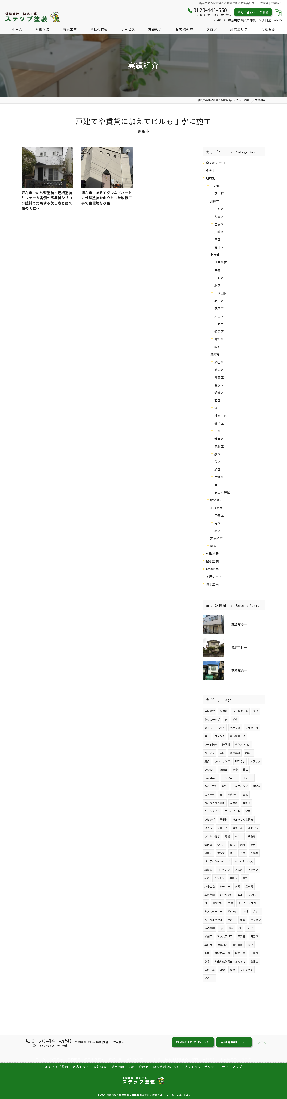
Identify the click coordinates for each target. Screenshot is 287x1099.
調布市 (219, 346)
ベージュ (209, 753)
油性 (244, 878)
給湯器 (208, 869)
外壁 (222, 970)
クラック (255, 761)
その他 (211, 170)
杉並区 (208, 936)
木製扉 (239, 869)
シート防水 (210, 744)
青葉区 (219, 377)
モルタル (219, 878)
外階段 (254, 853)
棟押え (247, 803)
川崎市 (215, 201)
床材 (245, 911)
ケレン (239, 836)
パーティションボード (217, 861)
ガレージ (232, 911)
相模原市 (216, 507)
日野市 (219, 323)
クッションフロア (248, 903)
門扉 (230, 903)
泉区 (217, 454)
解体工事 (240, 953)
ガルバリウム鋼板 (243, 819)
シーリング (226, 894)
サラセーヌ (251, 727)
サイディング (240, 786)
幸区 (217, 239)
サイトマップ (232, 1067)
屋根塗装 (212, 561)
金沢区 (219, 385)
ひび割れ (209, 769)
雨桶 (206, 953)
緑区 (217, 530)
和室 (247, 811)
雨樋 (227, 836)
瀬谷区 (219, 362)
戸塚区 (219, 477)
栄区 (217, 461)
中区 (217, 431)
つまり (250, 928)
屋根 (232, 970)
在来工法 (253, 828)
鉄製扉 (252, 836)
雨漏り (249, 753)
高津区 (219, 247)
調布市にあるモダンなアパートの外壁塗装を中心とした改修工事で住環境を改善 (106, 198)
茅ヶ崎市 (216, 538)
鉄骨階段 (209, 894)
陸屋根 (226, 744)
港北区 (219, 446)
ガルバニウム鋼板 (214, 803)
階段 (255, 711)
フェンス (220, 736)
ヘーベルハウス (244, 861)
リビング (209, 819)
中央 (217, 270)
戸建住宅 (209, 886)
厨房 (252, 844)
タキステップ (212, 719)
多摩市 (219, 308)
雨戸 (250, 944)
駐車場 (249, 886)
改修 (235, 769)
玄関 (237, 886)
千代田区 (220, 293)
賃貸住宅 (218, 903)
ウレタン (255, 919)
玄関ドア (222, 828)
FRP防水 (240, 761)
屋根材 (224, 819)
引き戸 (233, 878)
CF (205, 903)
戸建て (231, 919)
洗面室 (224, 769)
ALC (206, 878)
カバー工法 (210, 786)
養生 (245, 769)
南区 (217, 523)
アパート (209, 978)
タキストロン (242, 744)
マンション (246, 970)
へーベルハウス (213, 919)
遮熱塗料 (235, 753)
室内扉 (234, 803)
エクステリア (225, 936)
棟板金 (221, 853)
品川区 (219, 301)
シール (221, 844)
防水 (230, 928)
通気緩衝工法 (237, 736)
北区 (217, 285)
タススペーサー (213, 911)
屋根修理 (209, 711)
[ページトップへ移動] (262, 1042)
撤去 (232, 844)
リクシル (253, 894)
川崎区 (219, 232)
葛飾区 (219, 339)
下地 (242, 853)
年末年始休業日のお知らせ (230, 961)
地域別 (211, 178)
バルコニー (210, 777)
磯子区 (219, 423)
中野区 (219, 277)
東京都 (215, 254)
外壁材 (257, 786)
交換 (245, 794)
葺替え (208, 853)
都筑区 (219, 392)
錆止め (208, 844)
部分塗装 (212, 569)
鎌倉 (242, 919)
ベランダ (235, 727)
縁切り (224, 711)
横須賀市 (216, 500)
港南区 (219, 438)
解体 (224, 786)
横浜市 (215, 354)
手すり (257, 911)
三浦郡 (215, 186)
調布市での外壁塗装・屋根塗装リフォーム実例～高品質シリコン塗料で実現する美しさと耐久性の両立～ (47, 200)
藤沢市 (215, 546)
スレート (248, 777)
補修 (235, 719)
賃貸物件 (232, 794)
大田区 (219, 316)
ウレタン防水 (212, 836)
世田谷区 (220, 262)
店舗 (242, 844)
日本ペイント (232, 811)
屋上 (206, 736)
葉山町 (219, 193)
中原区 (219, 209)
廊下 (232, 853)
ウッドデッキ (240, 711)
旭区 (217, 469)
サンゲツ (253, 869)
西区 (217, 400)
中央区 (219, 515)
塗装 (206, 961)
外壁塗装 (212, 553)
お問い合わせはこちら (253, 12)
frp (221, 928)
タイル (208, 828)
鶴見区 (219, 370)
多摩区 (219, 216)
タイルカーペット (214, 727)
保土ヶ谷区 (222, 492)
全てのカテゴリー (219, 163)
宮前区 (219, 224)
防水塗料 (209, 794)
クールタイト (212, 811)
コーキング (223, 869)
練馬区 (219, 331)
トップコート (230, 777)
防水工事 (212, 584)
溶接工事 (238, 828)
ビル (240, 894)
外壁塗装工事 (222, 953)
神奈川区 (220, 415)
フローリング (222, 761)
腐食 (206, 761)
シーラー (225, 886)
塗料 (222, 753)
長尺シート (214, 576)
